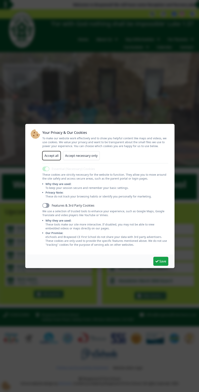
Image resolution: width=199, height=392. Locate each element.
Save (162, 261)
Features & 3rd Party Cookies (73, 205)
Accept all (51, 155)
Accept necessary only (81, 155)
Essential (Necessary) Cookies (73, 169)
